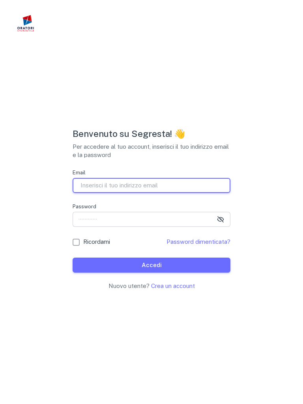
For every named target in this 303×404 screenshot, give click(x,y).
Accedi (152, 265)
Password (84, 206)
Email (79, 173)
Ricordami (96, 241)
